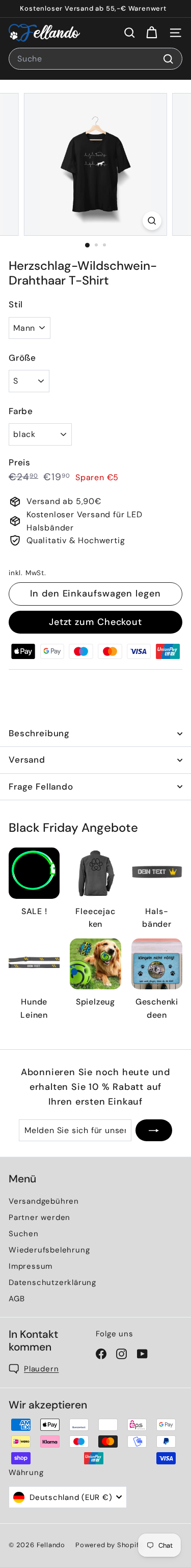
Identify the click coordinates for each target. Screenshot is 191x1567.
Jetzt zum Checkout (95, 622)
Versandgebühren (44, 1201)
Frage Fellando (41, 786)
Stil (16, 304)
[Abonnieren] (153, 1130)
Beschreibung (39, 733)
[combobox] (95, 59)
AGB (16, 1299)
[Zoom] (152, 220)
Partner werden (39, 1217)
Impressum (30, 1266)
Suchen (24, 1234)
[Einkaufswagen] (151, 33)
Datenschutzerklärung (52, 1282)
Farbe (21, 411)
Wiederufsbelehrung (49, 1250)
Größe (22, 357)
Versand (27, 759)
